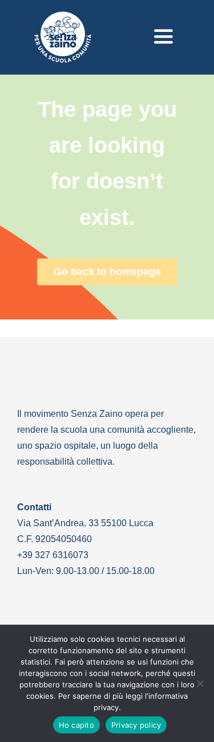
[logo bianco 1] (62, 16)
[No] (199, 683)
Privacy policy (136, 724)
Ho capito (76, 724)
